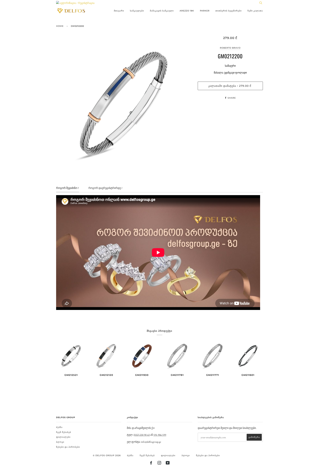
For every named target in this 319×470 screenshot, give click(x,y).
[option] (124, 104)
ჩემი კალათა (255, 10)
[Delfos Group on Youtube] (168, 463)
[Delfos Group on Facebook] (151, 463)
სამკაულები (137, 10)
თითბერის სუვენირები (228, 10)
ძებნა (59, 427)
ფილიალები (63, 437)
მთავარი (119, 10)
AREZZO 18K (187, 10)
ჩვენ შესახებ (63, 432)
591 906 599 (159, 434)
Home (60, 26)
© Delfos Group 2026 (107, 455)
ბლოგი (60, 442)
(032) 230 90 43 (142, 434)
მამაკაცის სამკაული (162, 10)
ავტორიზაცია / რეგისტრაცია (77, 3)
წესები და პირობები (68, 447)
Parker (205, 10)
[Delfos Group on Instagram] (159, 463)
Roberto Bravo (230, 48)
